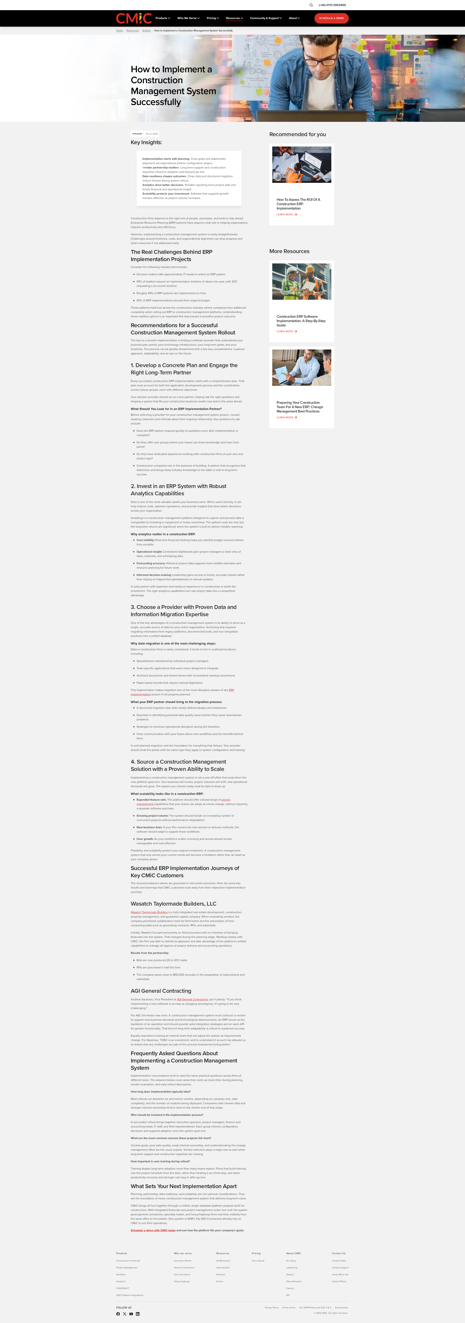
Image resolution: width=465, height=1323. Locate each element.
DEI (288, 1295)
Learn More (285, 214)
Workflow (121, 1274)
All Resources (223, 1260)
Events (219, 1281)
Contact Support (340, 1267)
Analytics (121, 1281)
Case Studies (223, 1267)
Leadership (292, 1267)
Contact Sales (339, 1260)
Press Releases (294, 1281)
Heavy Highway (182, 1281)
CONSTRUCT (122, 1288)
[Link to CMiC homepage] (134, 18)
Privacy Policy (272, 1307)
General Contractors (184, 1267)
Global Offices (339, 1281)
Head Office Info (340, 1274)
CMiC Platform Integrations (129, 1295)
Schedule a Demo (331, 18)
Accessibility (341, 1307)
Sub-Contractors (182, 1274)
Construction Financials (128, 1260)
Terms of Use (289, 1307)
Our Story (291, 1260)
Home (119, 30)
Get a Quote (258, 1260)
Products (220, 1274)
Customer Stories (183, 1260)
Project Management (126, 1267)
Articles (146, 30)
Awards (290, 1274)
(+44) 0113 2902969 (332, 5)
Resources (133, 30)
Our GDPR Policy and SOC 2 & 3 (315, 1307)
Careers (290, 1288)
